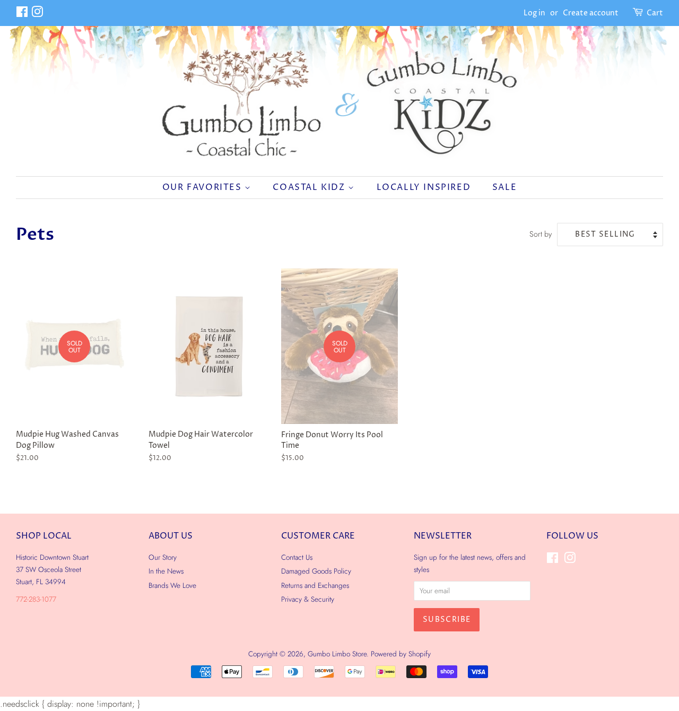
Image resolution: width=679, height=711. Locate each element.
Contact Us (296, 557)
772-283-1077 (36, 599)
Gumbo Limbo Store (337, 653)
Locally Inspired (424, 187)
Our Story (163, 557)
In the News (166, 571)
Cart (655, 13)
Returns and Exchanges (315, 585)
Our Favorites (203, 187)
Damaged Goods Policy (316, 571)
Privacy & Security (307, 599)
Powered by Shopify (401, 653)
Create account (591, 13)
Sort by (540, 234)
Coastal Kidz (310, 187)
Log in (534, 13)
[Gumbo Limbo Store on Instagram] (37, 14)
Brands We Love (172, 585)
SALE (504, 187)
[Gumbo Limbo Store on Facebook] (22, 14)
